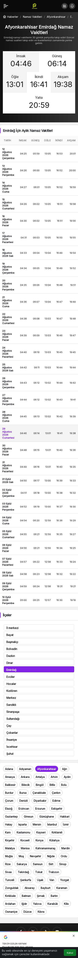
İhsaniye (11, 739)
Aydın (67, 776)
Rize (8, 864)
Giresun (28, 816)
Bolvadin (11, 648)
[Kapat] (73, 935)
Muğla (9, 856)
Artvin (54, 776)
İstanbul (52, 824)
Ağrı (64, 769)
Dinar (9, 662)
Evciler (10, 676)
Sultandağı (13, 718)
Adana (9, 769)
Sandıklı (11, 704)
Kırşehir (9, 840)
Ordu (64, 856)
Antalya (40, 776)
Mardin (65, 848)
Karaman (61, 887)
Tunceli (9, 880)
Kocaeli (25, 840)
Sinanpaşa (12, 711)
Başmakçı (12, 641)
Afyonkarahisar (46, 769)
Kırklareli (57, 832)
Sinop (62, 864)
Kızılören (11, 690)
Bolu (64, 784)
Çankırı (56, 792)
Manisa (25, 848)
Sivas (8, 872)
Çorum (9, 800)
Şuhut (9, 753)
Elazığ (8, 808)
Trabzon (53, 872)
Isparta (22, 824)
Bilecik (26, 784)
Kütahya (54, 840)
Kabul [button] (70, 952)
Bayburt (45, 887)
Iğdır (24, 903)
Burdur (9, 792)
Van (51, 880)
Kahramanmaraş (45, 848)
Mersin (37, 824)
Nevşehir (35, 856)
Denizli (23, 800)
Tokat (38, 872)
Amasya (10, 776)
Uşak (40, 880)
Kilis (66, 903)
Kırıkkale (10, 895)
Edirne (56, 800)
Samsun (38, 864)
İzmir (66, 824)
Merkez (11, 697)
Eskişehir (56, 808)
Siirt (51, 864)
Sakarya (22, 864)
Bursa (23, 792)
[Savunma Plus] (34, 6)
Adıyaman (25, 769)
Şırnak (41, 895)
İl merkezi (12, 627)
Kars (8, 832)
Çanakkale (39, 792)
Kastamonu (23, 832)
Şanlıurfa (25, 880)
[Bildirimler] (72, 6)
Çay (8, 725)
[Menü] (6, 6)
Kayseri (41, 832)
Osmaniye (11, 911)
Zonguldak (12, 887)
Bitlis (52, 784)
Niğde (51, 856)
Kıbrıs (41, 911)
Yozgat (64, 880)
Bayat (9, 634)
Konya (39, 840)
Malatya (10, 848)
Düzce (27, 911)
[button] (65, 6)
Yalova (37, 903)
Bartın (54, 895)
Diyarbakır (40, 800)
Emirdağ (11, 669)
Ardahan (10, 903)
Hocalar (11, 683)
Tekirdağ (23, 872)
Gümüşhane (46, 816)
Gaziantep (11, 816)
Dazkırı (10, 655)
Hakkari (64, 816)
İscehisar (12, 746)
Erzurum (40, 808)
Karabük (53, 903)
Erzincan (24, 808)
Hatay (8, 824)
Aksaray (30, 887)
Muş (21, 856)
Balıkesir (10, 784)
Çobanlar (12, 732)
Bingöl (40, 784)
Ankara (25, 776)
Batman (26, 895)
